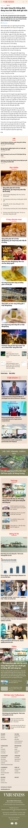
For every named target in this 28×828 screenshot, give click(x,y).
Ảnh (4, 451)
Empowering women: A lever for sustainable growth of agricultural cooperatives (12, 419)
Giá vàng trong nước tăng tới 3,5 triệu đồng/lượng (15, 208)
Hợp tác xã (3, 769)
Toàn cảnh (17, 751)
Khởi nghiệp (17, 769)
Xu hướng (17, 757)
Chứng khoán (9, 352)
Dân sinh (3, 779)
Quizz (14, 453)
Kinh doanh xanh (5, 772)
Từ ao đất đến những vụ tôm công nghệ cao (17, 519)
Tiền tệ (8, 5)
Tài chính (3, 5)
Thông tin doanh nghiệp (7, 764)
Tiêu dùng (3, 759)
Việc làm (3, 780)
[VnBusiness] (4, 23)
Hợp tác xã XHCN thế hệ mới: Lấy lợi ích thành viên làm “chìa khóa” (17, 720)
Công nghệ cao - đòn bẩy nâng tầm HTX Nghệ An (17, 526)
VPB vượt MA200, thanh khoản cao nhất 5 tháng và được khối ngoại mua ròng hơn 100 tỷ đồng (13, 366)
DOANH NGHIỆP (4, 755)
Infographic (14, 451)
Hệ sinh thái (17, 772)
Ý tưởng (17, 771)
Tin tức (16, 747)
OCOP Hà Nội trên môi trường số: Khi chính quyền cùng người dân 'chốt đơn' (18, 507)
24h (2, 747)
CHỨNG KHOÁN (4, 745)
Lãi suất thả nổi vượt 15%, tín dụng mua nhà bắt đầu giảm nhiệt (18, 727)
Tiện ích (16, 752)
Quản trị (3, 762)
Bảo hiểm (12, 373)
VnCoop (14, 481)
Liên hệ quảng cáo (5, 789)
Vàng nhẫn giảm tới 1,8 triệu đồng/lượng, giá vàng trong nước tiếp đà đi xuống (14, 189)
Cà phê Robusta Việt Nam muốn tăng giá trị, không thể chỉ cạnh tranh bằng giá (13, 143)
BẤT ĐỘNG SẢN (18, 745)
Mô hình (3, 771)
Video (8, 451)
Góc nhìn (3, 752)
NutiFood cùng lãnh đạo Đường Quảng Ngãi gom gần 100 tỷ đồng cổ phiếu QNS (14, 161)
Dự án (16, 749)
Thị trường (3, 757)
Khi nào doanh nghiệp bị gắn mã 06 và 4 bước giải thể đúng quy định (13, 149)
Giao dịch (3, 751)
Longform (22, 451)
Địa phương (4, 739)
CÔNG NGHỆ (17, 755)
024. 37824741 (8, 787)
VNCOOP (17, 777)
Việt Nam (3, 735)
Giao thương (4, 761)
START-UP (17, 767)
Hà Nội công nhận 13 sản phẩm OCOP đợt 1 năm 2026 (17, 513)
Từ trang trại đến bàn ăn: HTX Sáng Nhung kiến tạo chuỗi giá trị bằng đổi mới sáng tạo (13, 500)
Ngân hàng (4, 373)
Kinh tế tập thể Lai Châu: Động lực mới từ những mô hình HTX (15, 689)
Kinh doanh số (18, 743)
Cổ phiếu (3, 749)
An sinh (2, 774)
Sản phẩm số (18, 759)
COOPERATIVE (4, 767)
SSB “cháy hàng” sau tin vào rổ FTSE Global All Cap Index (13, 155)
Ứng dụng (17, 761)
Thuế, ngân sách (19, 741)
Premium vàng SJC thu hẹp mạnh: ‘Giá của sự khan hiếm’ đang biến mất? (14, 213)
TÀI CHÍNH (17, 734)
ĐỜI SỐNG (3, 777)
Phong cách (4, 782)
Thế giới (3, 737)
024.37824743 (15, 819)
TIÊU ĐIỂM (3, 734)
